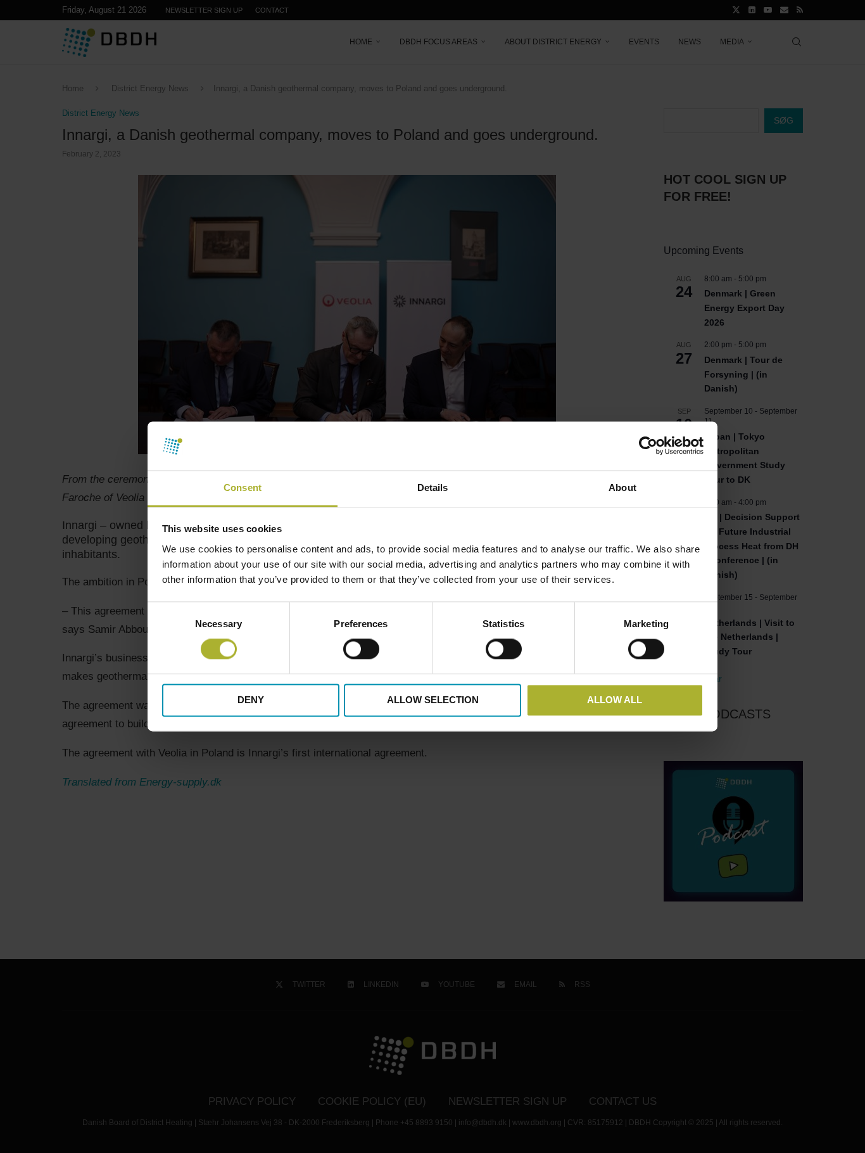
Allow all (614, 699)
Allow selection (433, 699)
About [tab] (622, 487)
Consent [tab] (243, 487)
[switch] (361, 649)
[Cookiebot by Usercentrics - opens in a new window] (648, 445)
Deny (250, 699)
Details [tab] (432, 487)
